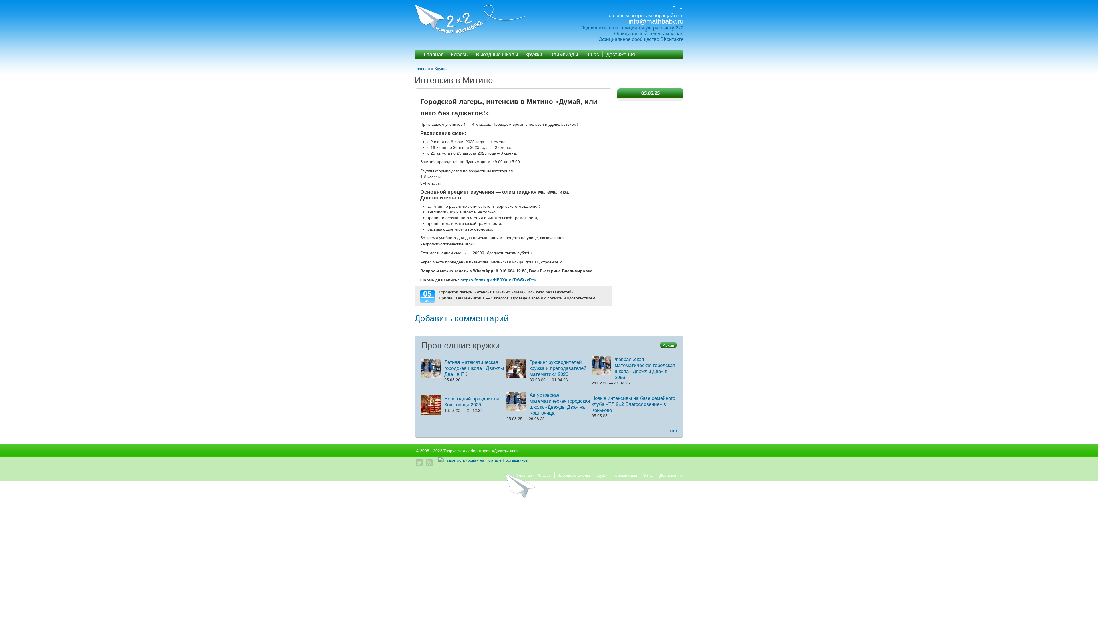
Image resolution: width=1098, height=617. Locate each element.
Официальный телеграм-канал (648, 33)
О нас (592, 54)
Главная (434, 54)
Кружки (533, 54)
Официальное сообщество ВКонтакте (640, 39)
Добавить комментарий (462, 318)
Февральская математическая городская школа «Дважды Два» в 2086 (645, 367)
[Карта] (681, 7)
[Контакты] (674, 7)
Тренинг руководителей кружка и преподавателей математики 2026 (558, 367)
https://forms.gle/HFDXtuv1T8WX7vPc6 (498, 280)
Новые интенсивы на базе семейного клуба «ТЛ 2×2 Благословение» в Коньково (633, 403)
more (672, 430)
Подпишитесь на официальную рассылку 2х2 (631, 28)
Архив (668, 345)
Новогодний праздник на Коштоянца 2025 (471, 401)
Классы (460, 54)
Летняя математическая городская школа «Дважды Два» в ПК (474, 367)
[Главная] (471, 19)
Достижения (620, 54)
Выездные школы (497, 54)
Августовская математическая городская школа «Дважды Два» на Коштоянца (560, 403)
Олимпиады (563, 54)
